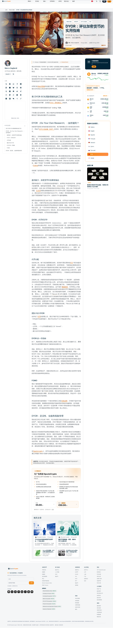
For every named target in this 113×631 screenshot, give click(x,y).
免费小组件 (99, 578)
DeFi (56, 574)
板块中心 (57, 569)
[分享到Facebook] (9, 84)
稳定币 (56, 576)
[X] (12, 591)
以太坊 (38, 190)
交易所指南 (77, 605)
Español (93, 134)
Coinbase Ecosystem (49, 596)
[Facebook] (8, 591)
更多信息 (66, 1)
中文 (92, 154)
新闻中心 (77, 569)
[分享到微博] (17, 91)
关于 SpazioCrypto (101, 569)
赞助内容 (99, 616)
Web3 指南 (12, 9)
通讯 (76, 609)
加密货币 (76, 21)
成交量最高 (44, 576)
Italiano (92, 127)
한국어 (92, 146)
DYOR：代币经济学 (11, 137)
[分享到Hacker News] (9, 87)
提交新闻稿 (99, 599)
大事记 (60, 1)
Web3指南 (41, 86)
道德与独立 (99, 610)
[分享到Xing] (20, 91)
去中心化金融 (84, 21)
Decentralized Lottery (49, 590)
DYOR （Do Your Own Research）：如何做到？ (15, 131)
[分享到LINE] (13, 91)
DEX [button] (36, 207)
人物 (85, 574)
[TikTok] (25, 591)
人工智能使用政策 (64, 62)
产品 (85, 576)
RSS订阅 (99, 583)
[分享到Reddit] (6, 87)
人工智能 (57, 572)
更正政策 (99, 608)
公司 (85, 572)
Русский (93, 150)
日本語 (92, 158)
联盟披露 (99, 614)
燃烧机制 (65, 287)
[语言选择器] (93, 1)
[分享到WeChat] (13, 98)
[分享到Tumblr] (6, 91)
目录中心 (86, 569)
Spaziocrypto (38, 451)
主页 (6, 9)
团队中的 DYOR (10, 142)
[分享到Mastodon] (9, 94)
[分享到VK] (9, 91)
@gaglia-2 (8, 74)
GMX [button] (70, 205)
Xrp (76, 576)
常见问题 (99, 574)
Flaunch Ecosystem (49, 603)
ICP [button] (61, 294)
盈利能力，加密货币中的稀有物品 (14, 135)
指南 (44, 1)
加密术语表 (77, 607)
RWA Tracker (45, 585)
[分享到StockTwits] (13, 94)
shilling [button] (54, 108)
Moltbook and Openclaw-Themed (52, 606)
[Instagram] (15, 591)
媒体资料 (99, 591)
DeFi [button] (47, 200)
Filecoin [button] (54, 294)
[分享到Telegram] (17, 84)
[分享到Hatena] (6, 98)
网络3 (29, 1)
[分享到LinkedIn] (20, 84)
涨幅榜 (43, 572)
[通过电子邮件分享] (6, 94)
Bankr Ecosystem (48, 598)
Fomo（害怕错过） (56, 103)
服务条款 (56, 625)
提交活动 (99, 597)
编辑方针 (103, 45)
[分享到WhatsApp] (13, 84)
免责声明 (99, 580)
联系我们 (99, 572)
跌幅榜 (43, 574)
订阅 (94, 66)
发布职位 (99, 595)
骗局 (73, 1)
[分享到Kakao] (20, 94)
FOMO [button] (46, 391)
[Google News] (28, 591)
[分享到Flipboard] (9, 98)
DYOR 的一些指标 (11, 145)
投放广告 (99, 588)
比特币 (76, 572)
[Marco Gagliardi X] (13, 74)
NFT (76, 580)
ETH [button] (55, 190)
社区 (90, 21)
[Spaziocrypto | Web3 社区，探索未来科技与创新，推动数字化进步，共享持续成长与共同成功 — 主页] (20, 569)
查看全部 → (105, 95)
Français (93, 138)
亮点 (43, 578)
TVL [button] (75, 349)
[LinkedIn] (22, 591)
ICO (71, 263)
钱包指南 (77, 602)
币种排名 (44, 569)
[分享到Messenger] (17, 94)
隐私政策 (61, 625)
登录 (104, 1)
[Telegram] (18, 591)
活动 (85, 580)
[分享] (17, 98)
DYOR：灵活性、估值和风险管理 (14, 150)
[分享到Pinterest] (20, 87)
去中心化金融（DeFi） (46, 129)
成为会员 (99, 576)
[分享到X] (6, 84)
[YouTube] (32, 591)
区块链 (37, 1)
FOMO (8, 147)
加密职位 (86, 578)
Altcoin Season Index (47, 583)
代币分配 (9, 140)
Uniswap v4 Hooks (48, 593)
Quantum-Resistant (49, 609)
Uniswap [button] (60, 186)
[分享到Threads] (17, 87)
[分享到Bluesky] (13, 87)
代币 (39, 316)
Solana (35, 165)
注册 (109, 1)
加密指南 (77, 600)
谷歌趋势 (64, 401)
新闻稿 (76, 585)
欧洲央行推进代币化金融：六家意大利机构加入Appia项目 (97, 185)
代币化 (89, 182)
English (92, 131)
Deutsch (93, 142)
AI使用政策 (99, 612)
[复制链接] (20, 98)
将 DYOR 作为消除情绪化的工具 (13, 128)
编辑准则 (99, 605)
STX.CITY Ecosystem (49, 601)
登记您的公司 (100, 593)
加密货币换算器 (45, 580)
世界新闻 (52, 1)
